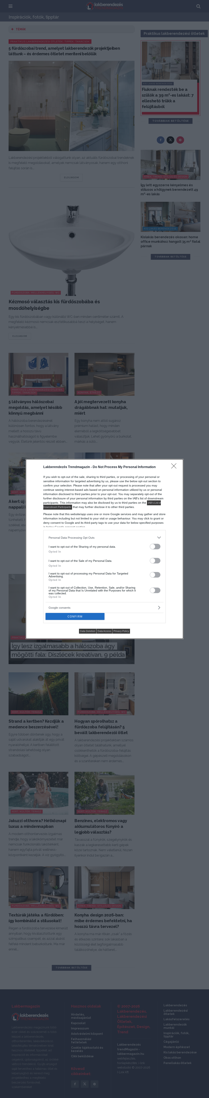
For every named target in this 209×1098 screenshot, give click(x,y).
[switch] (155, 546)
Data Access (104, 631)
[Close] (175, 467)
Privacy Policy (121, 631)
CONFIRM (75, 616)
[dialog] (104, 549)
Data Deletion (87, 631)
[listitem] (104, 537)
